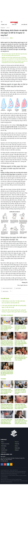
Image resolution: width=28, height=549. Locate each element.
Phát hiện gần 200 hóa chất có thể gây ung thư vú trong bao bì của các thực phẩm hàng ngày (14, 61)
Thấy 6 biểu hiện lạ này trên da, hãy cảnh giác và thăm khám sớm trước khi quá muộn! (7, 358)
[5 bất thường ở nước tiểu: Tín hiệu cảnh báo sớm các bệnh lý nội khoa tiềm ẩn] (7, 321)
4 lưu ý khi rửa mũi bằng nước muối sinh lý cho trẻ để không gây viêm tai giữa (21, 358)
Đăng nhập (17, 447)
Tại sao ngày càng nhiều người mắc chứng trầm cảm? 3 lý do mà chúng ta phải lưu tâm (21, 421)
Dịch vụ (16, 445)
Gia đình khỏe (4, 450)
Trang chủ (4, 24)
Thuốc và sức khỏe (5, 443)
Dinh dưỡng (3, 445)
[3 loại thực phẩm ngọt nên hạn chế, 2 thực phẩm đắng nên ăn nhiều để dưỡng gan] (7, 414)
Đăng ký (16, 450)
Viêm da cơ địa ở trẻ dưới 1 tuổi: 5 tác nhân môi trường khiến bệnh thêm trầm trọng (21, 343)
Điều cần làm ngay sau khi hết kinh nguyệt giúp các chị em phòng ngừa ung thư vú (14, 54)
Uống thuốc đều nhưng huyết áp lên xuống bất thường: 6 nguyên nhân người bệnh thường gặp (7, 343)
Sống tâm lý (3, 452)
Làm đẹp (3, 447)
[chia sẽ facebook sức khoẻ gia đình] (2, 464)
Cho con (17, 441)
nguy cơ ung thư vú (7, 288)
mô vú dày (18, 288)
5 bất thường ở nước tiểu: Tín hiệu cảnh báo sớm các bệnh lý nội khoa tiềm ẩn (7, 328)
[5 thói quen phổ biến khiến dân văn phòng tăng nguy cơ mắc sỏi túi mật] (21, 321)
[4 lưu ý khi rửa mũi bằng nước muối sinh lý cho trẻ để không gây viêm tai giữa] (21, 351)
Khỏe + (8, 27)
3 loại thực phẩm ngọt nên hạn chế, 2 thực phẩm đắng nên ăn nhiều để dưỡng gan (6, 421)
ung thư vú (5, 291)
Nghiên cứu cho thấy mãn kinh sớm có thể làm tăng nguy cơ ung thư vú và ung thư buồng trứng (14, 58)
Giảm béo (17, 443)
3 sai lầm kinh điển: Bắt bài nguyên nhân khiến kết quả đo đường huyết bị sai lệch (7, 373)
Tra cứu (14, 24)
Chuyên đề (24, 24)
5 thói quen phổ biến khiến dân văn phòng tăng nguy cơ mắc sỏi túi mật (20, 328)
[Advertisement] (10, 10)
